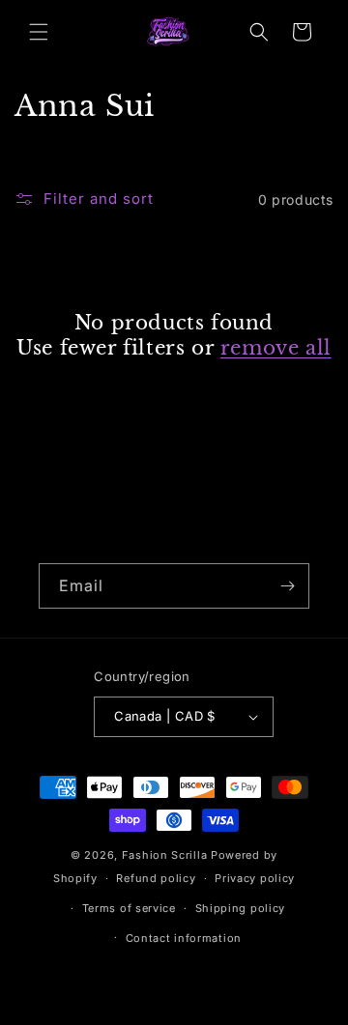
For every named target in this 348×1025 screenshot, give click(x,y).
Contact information (184, 938)
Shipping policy (240, 908)
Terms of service (129, 908)
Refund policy (155, 878)
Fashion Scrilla (165, 855)
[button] (38, 32)
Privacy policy (255, 878)
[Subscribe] (287, 586)
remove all (276, 347)
